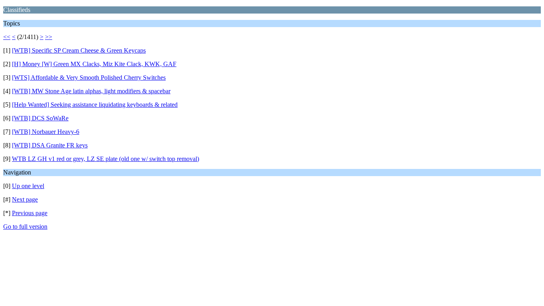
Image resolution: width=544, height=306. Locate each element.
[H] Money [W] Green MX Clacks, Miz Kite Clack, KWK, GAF (94, 64)
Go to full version (25, 226)
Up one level (28, 185)
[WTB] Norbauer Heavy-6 (45, 131)
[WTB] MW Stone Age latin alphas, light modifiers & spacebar (91, 91)
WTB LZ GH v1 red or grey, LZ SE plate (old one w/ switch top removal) (105, 158)
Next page (25, 199)
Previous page (29, 213)
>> (48, 36)
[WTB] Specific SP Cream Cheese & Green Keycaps (79, 50)
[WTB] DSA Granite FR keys (50, 145)
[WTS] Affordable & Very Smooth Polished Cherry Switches (89, 77)
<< (6, 36)
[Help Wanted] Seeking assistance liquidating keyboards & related (95, 104)
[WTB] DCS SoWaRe (40, 118)
